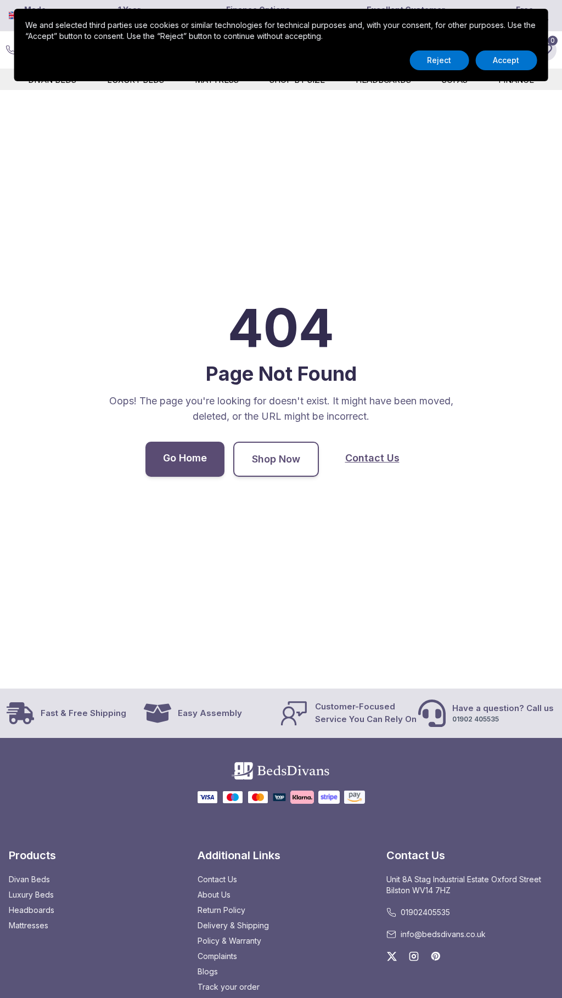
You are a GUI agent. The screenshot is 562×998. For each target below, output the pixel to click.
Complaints (217, 956)
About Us (214, 894)
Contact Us (372, 458)
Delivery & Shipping (233, 925)
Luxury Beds (31, 894)
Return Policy (221, 910)
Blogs (208, 971)
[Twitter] (391, 956)
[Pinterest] (435, 956)
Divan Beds (29, 879)
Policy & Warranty (229, 940)
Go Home (185, 458)
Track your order (229, 986)
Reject (439, 60)
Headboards (31, 910)
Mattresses (28, 925)
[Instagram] (413, 956)
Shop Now (276, 459)
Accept (506, 60)
